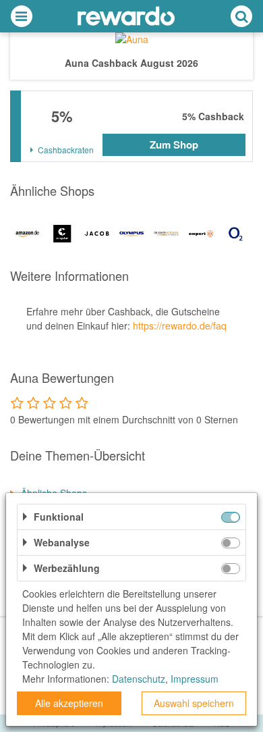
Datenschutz (138, 678)
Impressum (194, 678)
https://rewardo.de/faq (180, 325)
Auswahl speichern (194, 703)
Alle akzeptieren (69, 703)
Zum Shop (174, 144)
